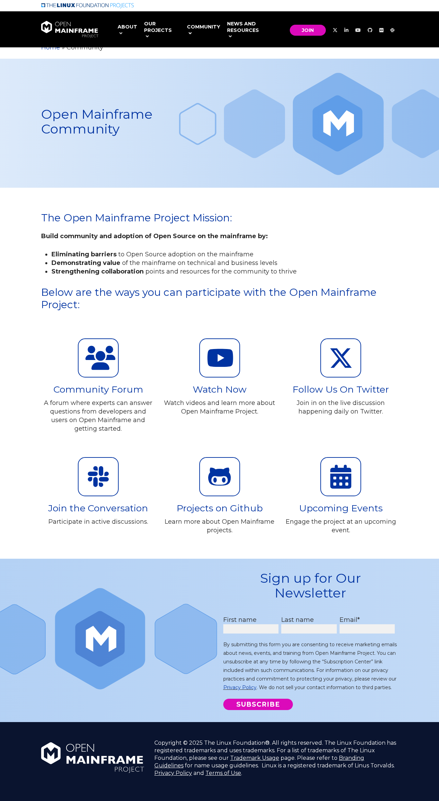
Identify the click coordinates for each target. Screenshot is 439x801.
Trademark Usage (254, 758)
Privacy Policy (240, 687)
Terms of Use (223, 773)
